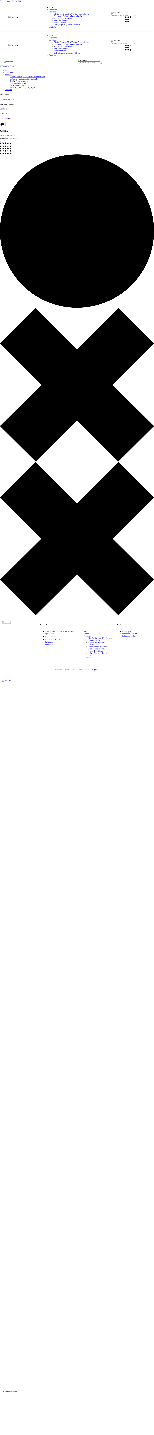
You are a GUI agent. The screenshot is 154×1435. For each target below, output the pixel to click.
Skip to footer (17, 1)
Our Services (5, 118)
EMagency (95, 670)
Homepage (4, 142)
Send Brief (4, 109)
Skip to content (5, 1)
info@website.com (7, 99)
